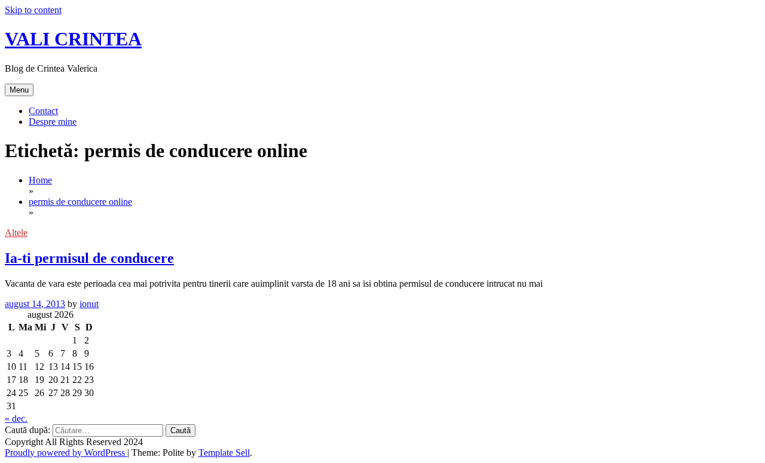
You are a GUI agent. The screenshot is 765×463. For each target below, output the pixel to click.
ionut (89, 304)
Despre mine (52, 121)
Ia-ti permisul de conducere (89, 258)
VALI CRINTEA (73, 39)
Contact (43, 111)
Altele (16, 233)
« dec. (16, 418)
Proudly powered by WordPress (66, 452)
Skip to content (33, 10)
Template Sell (224, 452)
